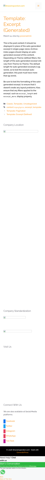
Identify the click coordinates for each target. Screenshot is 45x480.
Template (18, 104)
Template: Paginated (16, 111)
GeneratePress (22, 452)
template (37, 107)
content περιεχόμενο (15, 107)
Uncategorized (30, 104)
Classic (10, 104)
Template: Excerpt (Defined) (19, 114)
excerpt (28, 107)
